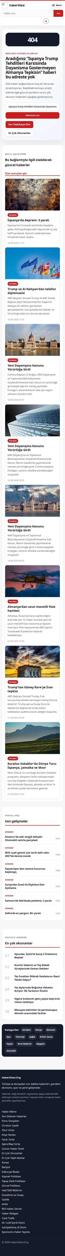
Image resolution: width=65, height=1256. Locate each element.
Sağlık (32, 1036)
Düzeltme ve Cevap (13, 1195)
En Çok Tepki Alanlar (13, 1157)
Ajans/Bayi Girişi (11, 1144)
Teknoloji (20, 1036)
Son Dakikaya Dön (19, 124)
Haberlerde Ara (32, 115)
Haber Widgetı (10, 1213)
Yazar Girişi (8, 1139)
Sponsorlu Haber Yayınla (16, 1232)
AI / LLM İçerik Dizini (13, 1222)
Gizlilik (5, 1199)
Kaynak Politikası (11, 1176)
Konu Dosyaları (10, 1121)
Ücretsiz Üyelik (10, 1125)
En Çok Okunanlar (19, 133)
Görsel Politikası (11, 1185)
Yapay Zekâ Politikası (13, 1181)
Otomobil (11, 1050)
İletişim (6, 1167)
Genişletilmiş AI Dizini (14, 1227)
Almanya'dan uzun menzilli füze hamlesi (31, 609)
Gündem (13, 215)
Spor (8, 1036)
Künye (5, 1162)
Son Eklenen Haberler (14, 1116)
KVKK (5, 1204)
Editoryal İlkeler (11, 1171)
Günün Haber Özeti (13, 1148)
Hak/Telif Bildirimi (12, 1190)
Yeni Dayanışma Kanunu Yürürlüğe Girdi (26, 367)
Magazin (40, 1043)
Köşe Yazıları (9, 1134)
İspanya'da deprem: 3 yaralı (28, 220)
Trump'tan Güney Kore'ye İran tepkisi (30, 689)
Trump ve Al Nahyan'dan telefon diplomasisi (32, 291)
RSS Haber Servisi (12, 1208)
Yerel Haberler (25, 1043)
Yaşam (9, 1043)
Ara (58, 13)
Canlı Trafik (8, 1218)
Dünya (38, 1030)
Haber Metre (9, 1111)
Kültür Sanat (46, 1036)
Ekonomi (51, 1030)
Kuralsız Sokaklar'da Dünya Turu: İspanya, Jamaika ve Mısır (32, 766)
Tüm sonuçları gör (16, 173)
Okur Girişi (8, 1130)
